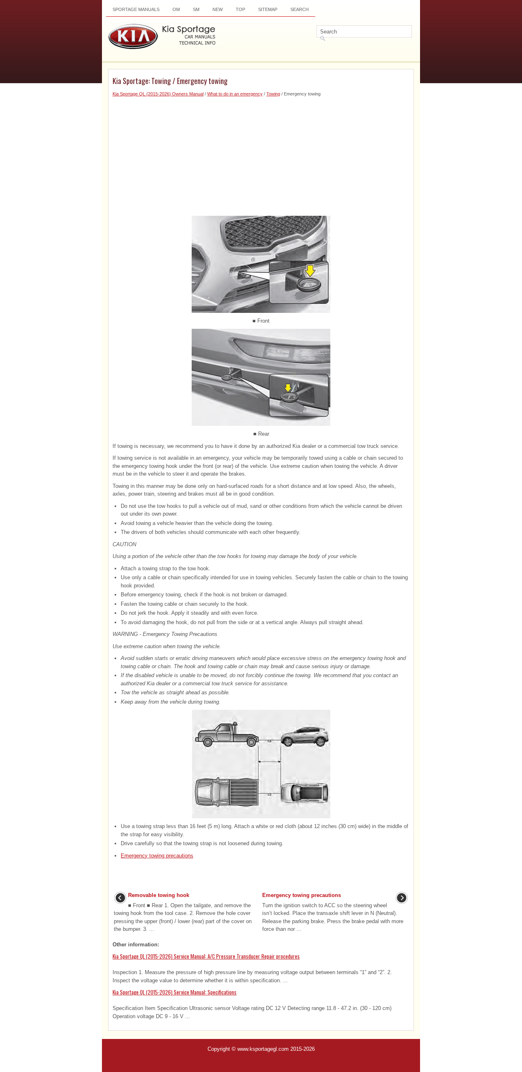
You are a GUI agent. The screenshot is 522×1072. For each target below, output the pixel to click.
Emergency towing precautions (157, 856)
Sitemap (267, 9)
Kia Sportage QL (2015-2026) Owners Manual (158, 93)
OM (176, 9)
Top (240, 9)
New (217, 9)
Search (299, 9)
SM (196, 9)
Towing (273, 93)
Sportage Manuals (136, 9)
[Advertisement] (261, 154)
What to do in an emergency (235, 93)
